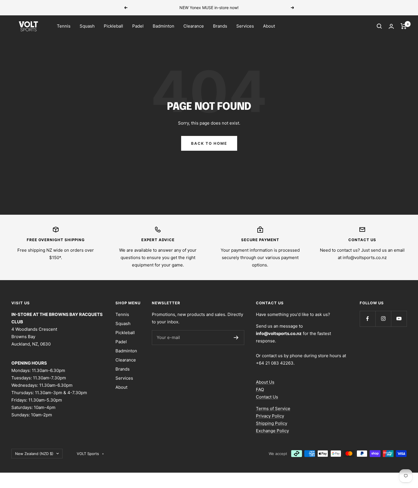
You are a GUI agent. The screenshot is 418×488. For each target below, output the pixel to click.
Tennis (64, 26)
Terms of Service (273, 408)
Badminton (163, 26)
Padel (138, 26)
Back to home (209, 143)
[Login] (391, 26)
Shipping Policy (271, 423)
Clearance (193, 26)
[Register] (236, 338)
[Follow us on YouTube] (399, 318)
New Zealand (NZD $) (34, 453)
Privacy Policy (270, 416)
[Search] (379, 26)
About (269, 26)
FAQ (260, 389)
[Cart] (404, 26)
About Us (265, 382)
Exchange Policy (272, 430)
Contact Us (267, 397)
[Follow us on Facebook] (367, 318)
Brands (220, 26)
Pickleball (113, 26)
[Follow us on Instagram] (383, 318)
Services (245, 26)
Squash (87, 26)
